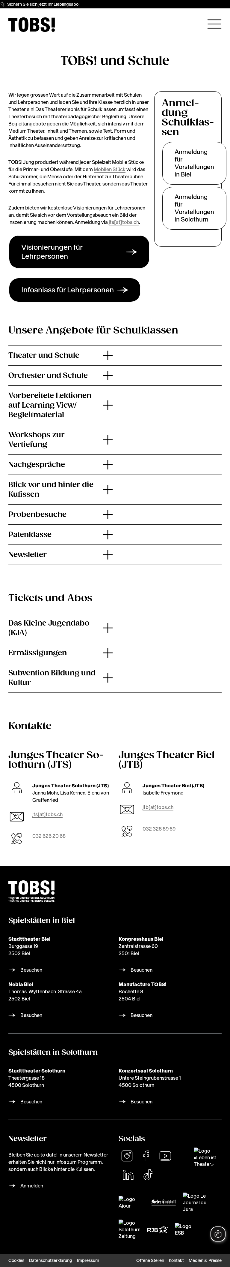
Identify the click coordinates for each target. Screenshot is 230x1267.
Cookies (16, 1260)
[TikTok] (148, 1175)
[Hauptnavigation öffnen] (214, 24)
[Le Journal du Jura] (197, 1202)
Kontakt (176, 1260)
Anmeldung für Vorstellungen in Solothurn (194, 208)
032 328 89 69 (159, 829)
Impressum (88, 1260)
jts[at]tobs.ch (124, 222)
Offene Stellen (150, 1260)
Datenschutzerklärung (50, 1260)
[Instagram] (127, 1156)
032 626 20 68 (49, 836)
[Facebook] (146, 1156)
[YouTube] (165, 1156)
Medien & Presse (205, 1260)
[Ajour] (131, 1202)
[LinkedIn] (128, 1175)
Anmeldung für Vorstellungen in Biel (194, 163)
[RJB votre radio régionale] (157, 1229)
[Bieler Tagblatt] (164, 1202)
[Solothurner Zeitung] (129, 1229)
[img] (31, 24)
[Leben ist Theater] (208, 1157)
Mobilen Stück (109, 169)
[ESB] (183, 1229)
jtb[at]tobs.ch (158, 807)
